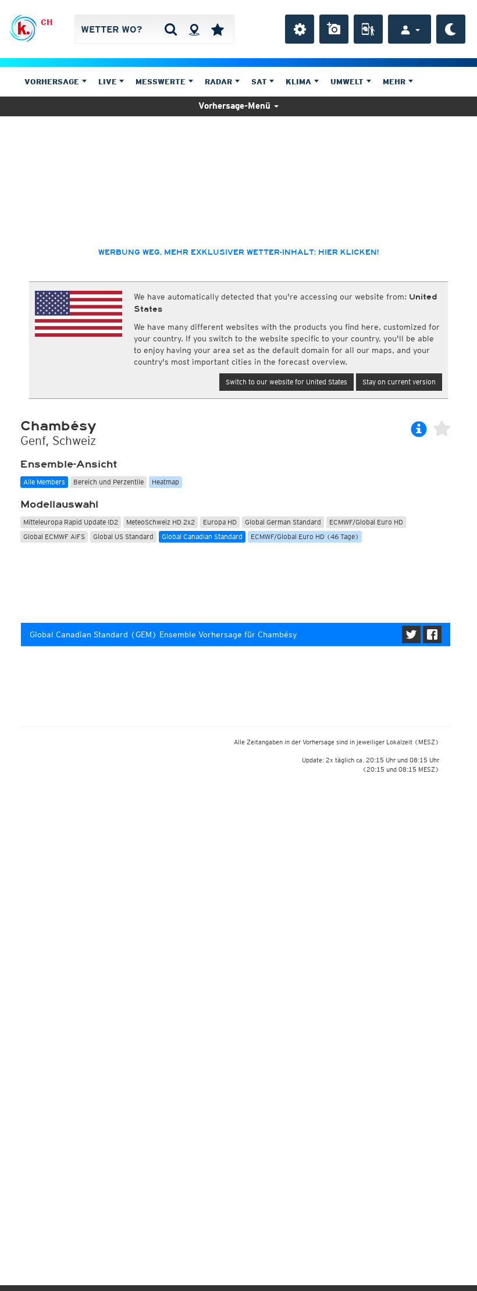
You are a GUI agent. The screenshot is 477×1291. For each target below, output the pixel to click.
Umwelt (348, 81)
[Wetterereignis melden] (368, 29)
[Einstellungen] (299, 29)
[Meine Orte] (217, 29)
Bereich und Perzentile (108, 481)
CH (47, 22)
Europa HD (220, 522)
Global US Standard (123, 536)
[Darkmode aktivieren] (450, 29)
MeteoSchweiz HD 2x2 (160, 522)
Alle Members (44, 481)
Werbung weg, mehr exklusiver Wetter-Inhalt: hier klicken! (238, 252)
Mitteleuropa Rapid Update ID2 (70, 522)
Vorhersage (52, 81)
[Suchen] (171, 29)
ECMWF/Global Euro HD (366, 522)
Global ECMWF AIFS (54, 536)
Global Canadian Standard (202, 536)
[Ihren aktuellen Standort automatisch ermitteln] (194, 29)
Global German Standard (283, 522)
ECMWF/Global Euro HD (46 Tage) (305, 536)
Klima (300, 81)
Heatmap (165, 481)
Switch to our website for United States (286, 381)
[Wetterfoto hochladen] (333, 29)
